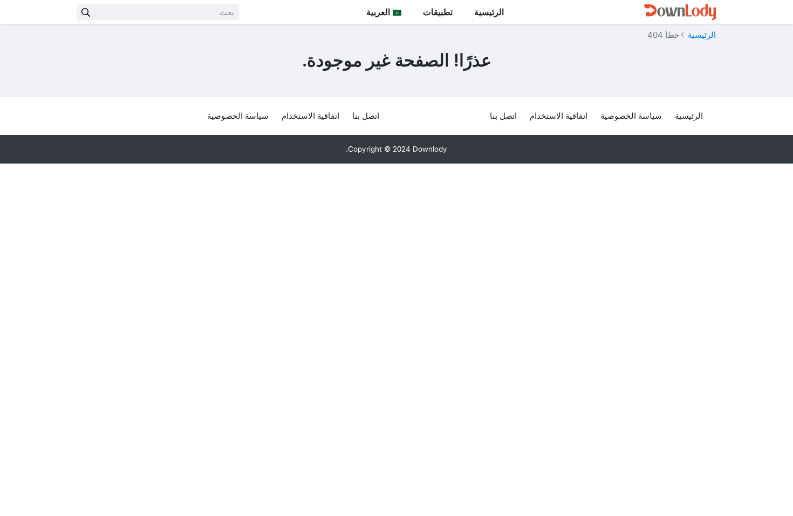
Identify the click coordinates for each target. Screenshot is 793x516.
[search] (86, 12)
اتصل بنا (503, 116)
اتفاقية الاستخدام (558, 116)
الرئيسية (489, 11)
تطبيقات (438, 11)
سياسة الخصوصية (631, 116)
